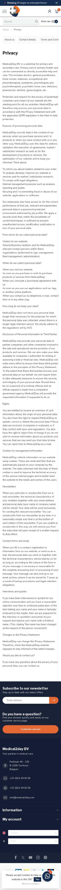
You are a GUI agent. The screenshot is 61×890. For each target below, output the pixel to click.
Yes (37, 879)
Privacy (17, 29)
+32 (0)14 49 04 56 (20, 778)
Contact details (27, 39)
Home (6, 29)
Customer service (30, 729)
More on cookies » (31, 883)
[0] (56, 11)
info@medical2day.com (22, 797)
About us (9, 39)
